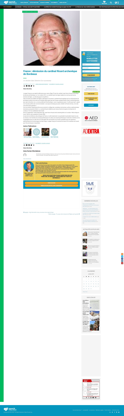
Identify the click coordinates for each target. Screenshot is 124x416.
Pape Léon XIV (24, 2)
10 (91, 281)
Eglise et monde (44, 2)
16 (88, 283)
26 (95, 286)
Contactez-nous (115, 410)
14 (83, 283)
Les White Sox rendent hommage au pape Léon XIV (37, 7)
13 (98, 281)
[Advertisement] (51, 200)
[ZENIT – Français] (12, 2)
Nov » (86, 291)
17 (91, 283)
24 (91, 286)
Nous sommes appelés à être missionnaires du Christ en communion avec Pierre (91, 205)
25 (93, 286)
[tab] (87, 380)
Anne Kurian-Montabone (42, 84)
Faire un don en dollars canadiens (51, 185)
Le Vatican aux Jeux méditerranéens (64, 7)
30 (88, 288)
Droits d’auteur (107, 410)
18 (93, 283)
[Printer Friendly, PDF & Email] (76, 91)
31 (91, 288)
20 (98, 283)
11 (93, 281)
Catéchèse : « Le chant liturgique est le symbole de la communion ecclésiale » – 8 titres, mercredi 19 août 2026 (91, 210)
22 (86, 286)
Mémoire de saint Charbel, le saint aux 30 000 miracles (93, 246)
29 (86, 288)
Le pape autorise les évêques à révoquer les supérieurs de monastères (93, 261)
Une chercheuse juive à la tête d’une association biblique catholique (97, 7)
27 (98, 286)
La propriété (85, 410)
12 (95, 281)
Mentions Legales (100, 410)
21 (83, 286)
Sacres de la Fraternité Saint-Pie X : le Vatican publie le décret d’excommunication (93, 233)
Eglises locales (33, 11)
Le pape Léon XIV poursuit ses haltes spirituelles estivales (86, 324)
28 (83, 288)
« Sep (84, 291)
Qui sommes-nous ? (77, 410)
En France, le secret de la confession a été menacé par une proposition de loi (93, 253)
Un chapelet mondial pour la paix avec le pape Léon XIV (93, 240)
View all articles (27, 158)
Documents (54, 2)
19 (95, 283)
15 (86, 283)
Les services (92, 410)
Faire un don (62, 2)
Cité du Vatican (34, 2)
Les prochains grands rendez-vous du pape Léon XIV (86, 314)
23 (88, 286)
